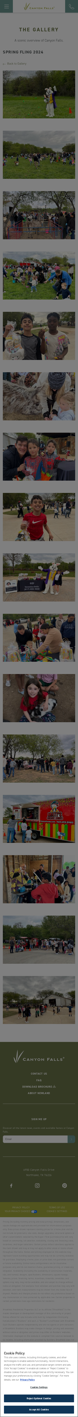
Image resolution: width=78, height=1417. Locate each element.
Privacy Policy (27, 1379)
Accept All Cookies (39, 1409)
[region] (39, 1379)
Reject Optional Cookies (39, 1398)
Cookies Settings (39, 1387)
